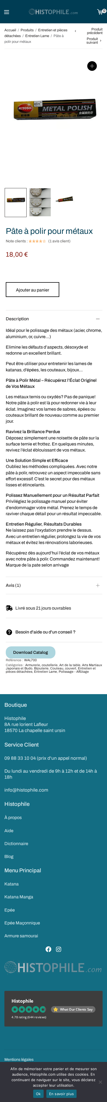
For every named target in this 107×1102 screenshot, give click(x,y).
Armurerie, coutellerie (41, 665)
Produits (27, 30)
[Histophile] (53, 11)
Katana (11, 884)
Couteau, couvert (63, 668)
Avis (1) (13, 585)
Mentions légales (18, 1059)
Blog (8, 856)
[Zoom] (92, 66)
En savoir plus (61, 1094)
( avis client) (59, 241)
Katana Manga (18, 897)
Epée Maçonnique (22, 923)
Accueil (10, 30)
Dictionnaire (16, 843)
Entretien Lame (37, 36)
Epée (9, 910)
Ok (38, 1094)
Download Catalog (30, 652)
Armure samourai (21, 935)
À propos (13, 817)
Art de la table (69, 665)
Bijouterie (41, 668)
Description (17, 318)
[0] (100, 11)
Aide (8, 830)
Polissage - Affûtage (74, 672)
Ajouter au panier (32, 290)
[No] (100, 1082)
